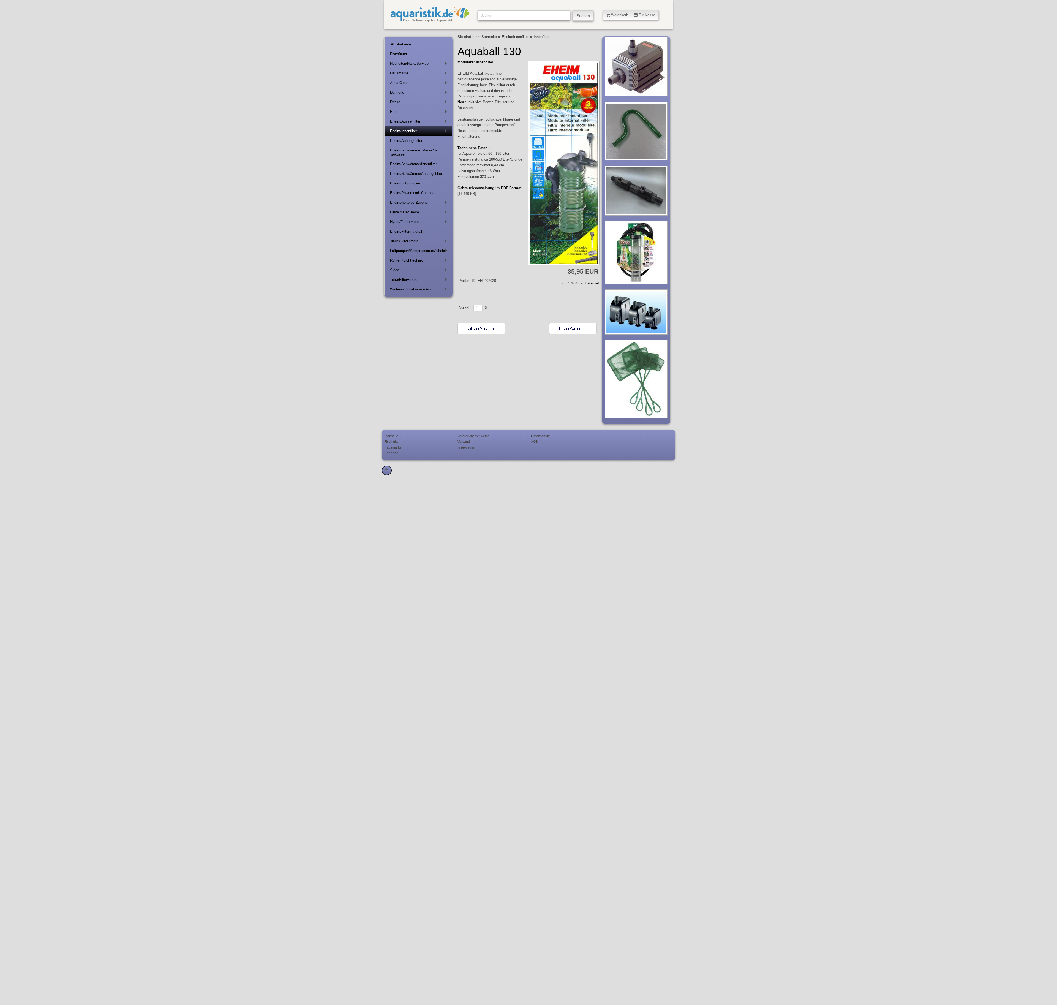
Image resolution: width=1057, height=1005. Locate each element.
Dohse (419, 103)
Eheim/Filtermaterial (406, 231)
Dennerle (419, 93)
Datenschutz (540, 436)
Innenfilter (541, 37)
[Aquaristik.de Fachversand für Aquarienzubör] (430, 20)
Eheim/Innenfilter (419, 132)
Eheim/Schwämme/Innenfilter (413, 164)
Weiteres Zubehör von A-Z (419, 290)
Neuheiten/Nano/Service (419, 64)
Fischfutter (398, 54)
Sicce (419, 271)
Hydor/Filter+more (419, 223)
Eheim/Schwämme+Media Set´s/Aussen (414, 152)
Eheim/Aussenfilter (419, 122)
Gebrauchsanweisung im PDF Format (489, 188)
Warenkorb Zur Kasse (632, 15)
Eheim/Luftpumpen (405, 183)
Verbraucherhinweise (473, 436)
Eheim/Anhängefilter (406, 140)
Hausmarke (419, 74)
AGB (534, 441)
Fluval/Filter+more (419, 213)
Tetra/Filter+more (419, 281)
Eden (419, 113)
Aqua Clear (419, 84)
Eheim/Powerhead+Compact (412, 193)
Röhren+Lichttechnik (419, 261)
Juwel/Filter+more (419, 242)
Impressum (465, 447)
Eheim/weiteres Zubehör (419, 203)
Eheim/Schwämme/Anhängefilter (416, 174)
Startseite (402, 44)
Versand (593, 282)
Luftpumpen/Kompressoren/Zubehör (419, 252)
